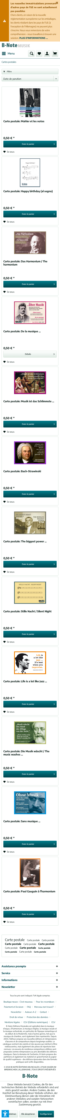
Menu (11, 53)
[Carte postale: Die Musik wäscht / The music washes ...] (30, 732)
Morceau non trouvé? (44, 1007)
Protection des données (37, 1017)
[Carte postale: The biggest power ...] (30, 522)
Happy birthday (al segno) (28, 191)
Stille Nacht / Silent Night (27, 611)
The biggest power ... (25, 541)
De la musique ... (22, 331)
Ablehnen (12, 1114)
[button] (5, 1113)
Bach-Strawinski (22, 471)
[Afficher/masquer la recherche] (31, 53)
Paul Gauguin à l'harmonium (29, 891)
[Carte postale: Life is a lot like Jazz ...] (30, 662)
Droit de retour (16, 1017)
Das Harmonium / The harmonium (25, 263)
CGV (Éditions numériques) (36, 1022)
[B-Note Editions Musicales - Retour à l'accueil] (16, 46)
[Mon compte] (47, 53)
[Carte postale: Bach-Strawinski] (30, 452)
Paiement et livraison (13, 1007)
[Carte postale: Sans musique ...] (30, 802)
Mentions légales (12, 1022)
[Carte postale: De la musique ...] (30, 312)
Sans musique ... (21, 821)
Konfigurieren (46, 1114)
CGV (53, 1022)
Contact (43, 1012)
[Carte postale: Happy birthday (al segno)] (30, 172)
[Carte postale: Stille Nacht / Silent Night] (30, 592)
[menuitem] (8, 53)
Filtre (9, 71)
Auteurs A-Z (30, 1012)
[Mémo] (39, 53)
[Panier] (55, 53)
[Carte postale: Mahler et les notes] (30, 102)
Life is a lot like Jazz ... (25, 681)
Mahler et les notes (23, 121)
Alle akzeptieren (28, 1114)
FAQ (29, 1007)
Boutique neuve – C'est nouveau (18, 1001)
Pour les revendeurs (45, 1001)
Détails (28, 354)
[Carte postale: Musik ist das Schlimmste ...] (30, 382)
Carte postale (15, 940)
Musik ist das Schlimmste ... (28, 401)
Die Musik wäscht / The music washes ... (26, 753)
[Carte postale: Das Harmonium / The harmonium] (30, 242)
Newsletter (16, 1012)
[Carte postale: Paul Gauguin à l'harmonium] (30, 872)
